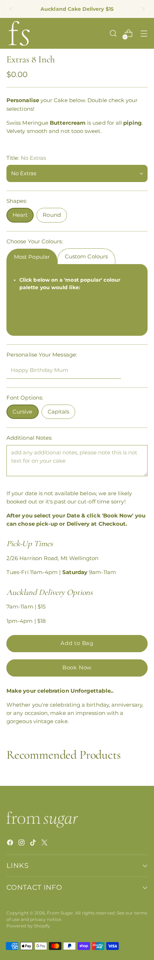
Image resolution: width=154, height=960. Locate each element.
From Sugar (60, 913)
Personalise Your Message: (41, 354)
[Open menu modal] (143, 33)
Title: (26, 157)
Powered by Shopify (28, 925)
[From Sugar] (19, 33)
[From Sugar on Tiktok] (33, 843)
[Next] (143, 9)
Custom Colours (86, 256)
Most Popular (32, 256)
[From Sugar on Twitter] (45, 843)
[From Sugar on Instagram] (22, 843)
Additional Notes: (29, 437)
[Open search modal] (113, 33)
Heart (20, 214)
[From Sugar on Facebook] (10, 843)
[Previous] (11, 9)
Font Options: (24, 397)
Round (52, 214)
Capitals (58, 411)
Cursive (23, 411)
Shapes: (16, 200)
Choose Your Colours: (34, 241)
